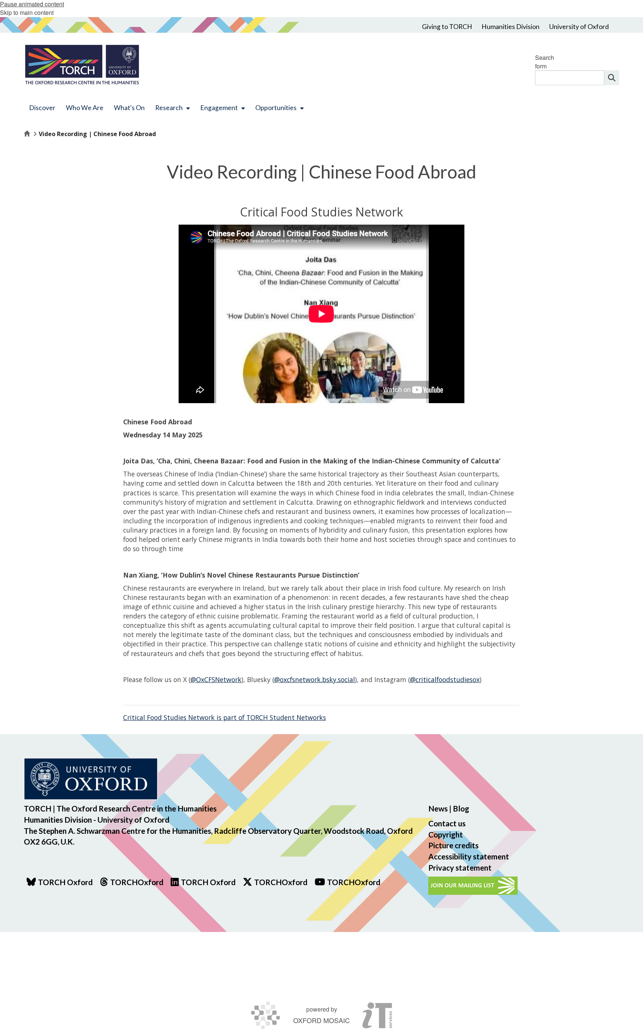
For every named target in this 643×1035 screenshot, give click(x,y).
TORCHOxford (280, 882)
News (438, 808)
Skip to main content (27, 12)
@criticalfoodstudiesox (445, 679)
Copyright (445, 834)
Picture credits (453, 845)
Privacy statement (460, 867)
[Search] (611, 77)
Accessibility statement (468, 856)
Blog (461, 808)
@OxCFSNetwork (216, 679)
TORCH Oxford (208, 882)
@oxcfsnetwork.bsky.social (314, 679)
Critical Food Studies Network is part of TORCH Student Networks (224, 717)
